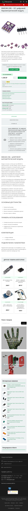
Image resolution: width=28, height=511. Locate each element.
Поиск (24, 323)
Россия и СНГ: (5, 108)
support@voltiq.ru (7, 467)
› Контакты (17, 508)
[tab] (14, 116)
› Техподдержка (11, 508)
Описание (14, 116)
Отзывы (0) (14, 123)
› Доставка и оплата (9, 505)
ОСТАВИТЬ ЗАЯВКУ (14, 69)
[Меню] (20, 1)
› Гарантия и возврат (18, 505)
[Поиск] (23, 1)
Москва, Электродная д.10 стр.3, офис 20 (12, 461)
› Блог (17, 503)
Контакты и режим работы (8, 483)
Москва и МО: (5, 105)
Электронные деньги (6, 98)
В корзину (22, 77)
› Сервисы (21, 503)
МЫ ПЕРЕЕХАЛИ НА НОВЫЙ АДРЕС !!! (14, 4)
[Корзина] (26, 1)
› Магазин (13, 503)
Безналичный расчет (6, 95)
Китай (10, 86)
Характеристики (14, 120)
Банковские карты (6, 96)
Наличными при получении (8, 93)
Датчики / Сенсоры (11, 83)
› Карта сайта (7, 503)
